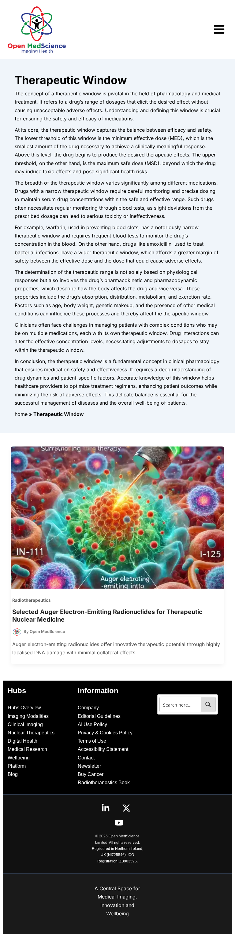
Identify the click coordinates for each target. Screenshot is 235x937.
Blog (13, 774)
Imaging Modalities (28, 716)
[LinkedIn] (105, 808)
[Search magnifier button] (208, 704)
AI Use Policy (92, 724)
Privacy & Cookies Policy (105, 732)
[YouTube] (119, 822)
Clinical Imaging (25, 724)
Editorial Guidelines (99, 716)
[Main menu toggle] (219, 29)
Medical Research (27, 749)
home (21, 414)
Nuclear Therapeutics (31, 732)
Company (88, 707)
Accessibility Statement (103, 749)
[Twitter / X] (126, 808)
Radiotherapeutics (31, 600)
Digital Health (22, 741)
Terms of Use (92, 741)
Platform (17, 766)
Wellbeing (19, 757)
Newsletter (89, 766)
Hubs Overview (24, 707)
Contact (86, 757)
